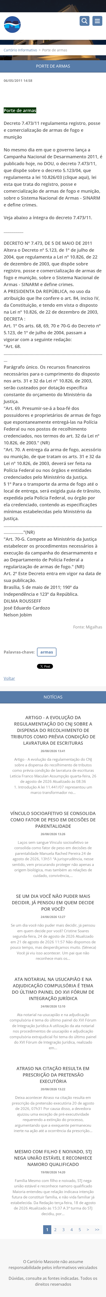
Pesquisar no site (84, 21)
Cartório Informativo (20, 50)
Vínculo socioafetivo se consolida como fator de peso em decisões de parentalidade (53, 819)
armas (46, 652)
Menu (97, 21)
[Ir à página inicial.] (55, 26)
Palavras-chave (19, 652)
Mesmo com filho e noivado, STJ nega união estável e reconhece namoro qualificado (53, 1158)
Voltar (9, 678)
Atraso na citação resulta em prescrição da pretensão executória (53, 1074)
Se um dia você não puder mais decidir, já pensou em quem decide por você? (53, 902)
